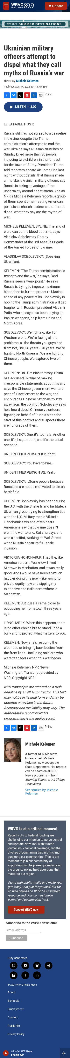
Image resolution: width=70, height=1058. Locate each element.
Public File (14, 1025)
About (11, 992)
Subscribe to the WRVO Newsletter (31, 923)
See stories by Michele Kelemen (41, 791)
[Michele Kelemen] (12, 750)
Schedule (13, 1000)
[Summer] (35, 24)
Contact (13, 1017)
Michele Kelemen (27, 81)
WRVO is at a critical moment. (33, 828)
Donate (57, 6)
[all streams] (65, 1053)
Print (48, 94)
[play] (6, 1053)
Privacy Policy (16, 1034)
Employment (16, 1009)
